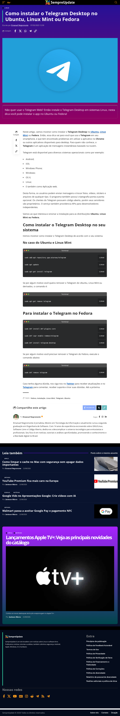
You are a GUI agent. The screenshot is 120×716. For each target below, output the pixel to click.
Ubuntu (94, 131)
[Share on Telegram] (30, 31)
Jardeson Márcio (15, 617)
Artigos (7, 477)
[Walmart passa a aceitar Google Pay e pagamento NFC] (106, 511)
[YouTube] (14, 696)
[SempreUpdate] (60, 2)
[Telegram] (37, 696)
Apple (10, 533)
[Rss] (43, 696)
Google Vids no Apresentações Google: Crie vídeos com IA (39, 495)
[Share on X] (20, 31)
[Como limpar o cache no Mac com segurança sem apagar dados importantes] (106, 464)
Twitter (70, 383)
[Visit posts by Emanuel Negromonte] (16, 417)
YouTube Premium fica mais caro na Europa (30, 480)
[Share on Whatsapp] (25, 31)
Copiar (101, 258)
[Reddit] (32, 696)
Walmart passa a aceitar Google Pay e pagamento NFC (37, 510)
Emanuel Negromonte (19, 25)
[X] (9, 696)
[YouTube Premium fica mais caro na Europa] (106, 481)
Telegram (59, 398)
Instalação (41, 398)
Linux (7, 8)
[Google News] (21, 696)
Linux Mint (50, 398)
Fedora (33, 398)
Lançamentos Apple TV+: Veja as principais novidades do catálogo (59, 540)
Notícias (19, 533)
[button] (4, 2)
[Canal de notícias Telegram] (48, 696)
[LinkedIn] (106, 417)
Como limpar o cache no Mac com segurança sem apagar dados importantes (42, 463)
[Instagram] (102, 417)
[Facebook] (99, 417)
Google (7, 492)
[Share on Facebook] (15, 31)
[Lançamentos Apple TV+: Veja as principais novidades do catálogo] (60, 578)
